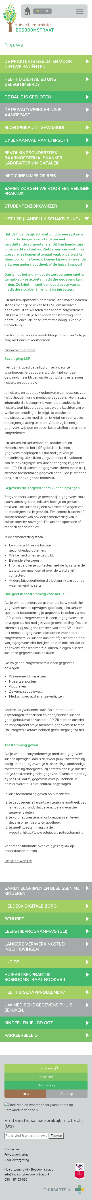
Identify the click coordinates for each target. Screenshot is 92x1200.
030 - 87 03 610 (15, 1179)
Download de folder (20, 350)
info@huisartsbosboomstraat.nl (26, 1174)
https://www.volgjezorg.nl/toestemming (53, 832)
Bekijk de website (18, 861)
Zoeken (56, 1135)
